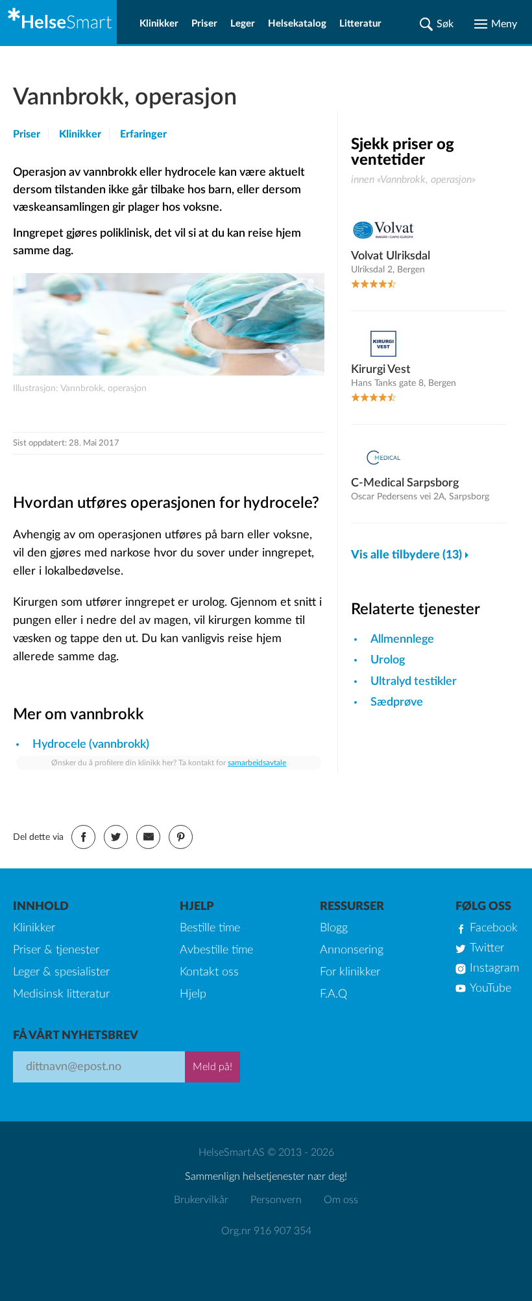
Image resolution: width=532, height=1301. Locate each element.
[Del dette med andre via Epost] (148, 837)
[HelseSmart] (58, 22)
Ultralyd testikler (413, 681)
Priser (204, 24)
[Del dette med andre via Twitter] (116, 837)
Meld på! (212, 1067)
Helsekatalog (297, 24)
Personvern (276, 1200)
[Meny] (495, 24)
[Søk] (437, 24)
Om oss (341, 1200)
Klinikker (158, 24)
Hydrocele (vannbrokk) (90, 744)
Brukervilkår (201, 1200)
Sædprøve (396, 702)
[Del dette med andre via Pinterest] (181, 837)
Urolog (387, 660)
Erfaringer (143, 134)
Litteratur (360, 24)
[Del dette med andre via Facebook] (83, 837)
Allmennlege (402, 639)
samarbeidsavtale (257, 763)
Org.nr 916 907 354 (266, 1231)
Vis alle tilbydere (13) (406, 555)
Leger (242, 24)
